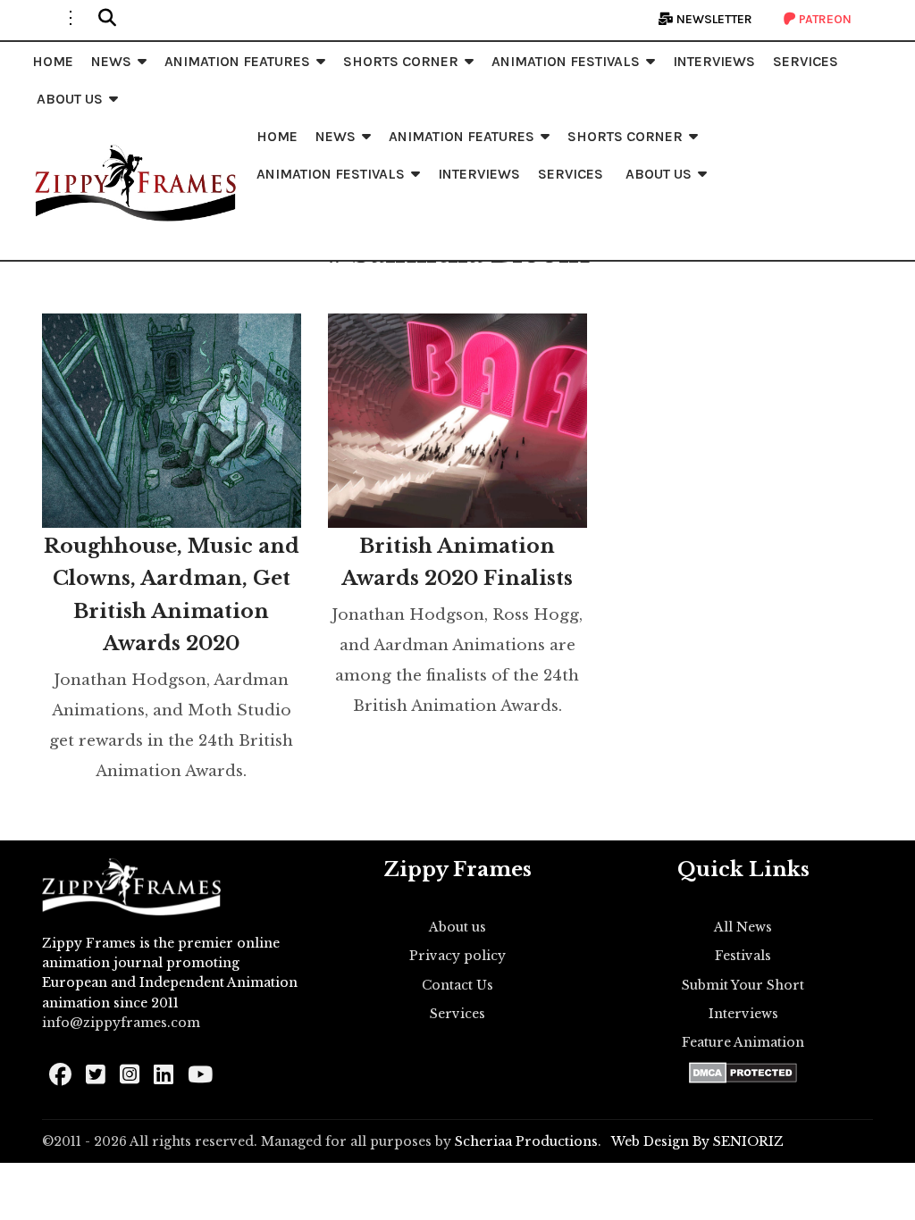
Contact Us (457, 985)
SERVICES (805, 61)
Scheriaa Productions (526, 1141)
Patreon (824, 19)
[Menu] (70, 17)
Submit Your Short (743, 985)
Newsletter (713, 19)
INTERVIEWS (714, 61)
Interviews (743, 1014)
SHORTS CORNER (400, 61)
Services (457, 1014)
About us (457, 927)
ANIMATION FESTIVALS (565, 61)
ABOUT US (70, 98)
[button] (107, 18)
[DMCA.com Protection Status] (743, 1072)
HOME (52, 61)
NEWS (111, 61)
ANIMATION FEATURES (237, 61)
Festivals (743, 956)
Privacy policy (457, 956)
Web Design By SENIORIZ (697, 1141)
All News (743, 927)
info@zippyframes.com (121, 1023)
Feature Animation (743, 1042)
